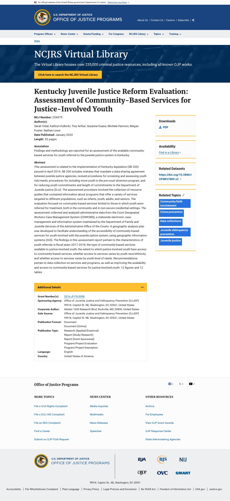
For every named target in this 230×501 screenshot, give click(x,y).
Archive (149, 406)
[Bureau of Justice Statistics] (162, 464)
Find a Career (42, 431)
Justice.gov (215, 489)
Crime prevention (171, 212)
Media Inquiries (99, 406)
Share (196, 22)
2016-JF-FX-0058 (74, 296)
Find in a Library (169, 152)
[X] (182, 386)
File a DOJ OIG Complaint (49, 414)
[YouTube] (192, 386)
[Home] (87, 17)
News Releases (99, 422)
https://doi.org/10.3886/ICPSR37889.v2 (175, 177)
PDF (165, 127)
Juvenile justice (170, 240)
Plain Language (70, 489)
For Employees (154, 414)
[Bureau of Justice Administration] (142, 462)
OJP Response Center (158, 431)
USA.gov (200, 489)
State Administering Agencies (162, 439)
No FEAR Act (148, 489)
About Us (142, 20)
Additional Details (49, 287)
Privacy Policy (91, 489)
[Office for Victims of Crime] (162, 475)
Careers (170, 20)
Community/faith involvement (171, 203)
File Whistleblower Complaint (41, 489)
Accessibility (13, 489)
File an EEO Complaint (47, 422)
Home (37, 41)
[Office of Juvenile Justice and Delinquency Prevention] (142, 476)
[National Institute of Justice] (183, 462)
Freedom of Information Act (175, 489)
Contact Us (157, 20)
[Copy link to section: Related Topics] (182, 195)
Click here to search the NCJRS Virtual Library (68, 74)
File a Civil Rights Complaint (51, 406)
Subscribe (183, 20)
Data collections (170, 221)
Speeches (95, 431)
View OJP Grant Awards (159, 422)
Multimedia (96, 414)
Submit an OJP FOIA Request (51, 439)
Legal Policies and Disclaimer (120, 489)
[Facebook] (172, 386)
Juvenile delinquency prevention (174, 232)
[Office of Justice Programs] (42, 17)
